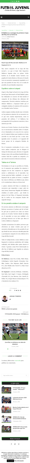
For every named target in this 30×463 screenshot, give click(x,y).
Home (3, 23)
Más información (19, 460)
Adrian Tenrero (11, 36)
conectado (17, 360)
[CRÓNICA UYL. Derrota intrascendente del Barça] (6, 419)
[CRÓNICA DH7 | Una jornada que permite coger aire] (6, 429)
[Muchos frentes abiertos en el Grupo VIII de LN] (6, 410)
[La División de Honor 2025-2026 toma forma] (6, 400)
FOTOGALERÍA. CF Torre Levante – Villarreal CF (19, 388)
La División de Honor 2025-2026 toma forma (20, 398)
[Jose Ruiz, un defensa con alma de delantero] (15, 331)
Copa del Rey (22, 23)
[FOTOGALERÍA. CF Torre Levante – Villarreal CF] (6, 390)
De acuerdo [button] (10, 460)
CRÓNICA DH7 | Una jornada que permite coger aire (20, 427)
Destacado (11, 30)
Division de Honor (12, 23)
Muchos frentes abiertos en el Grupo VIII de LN (20, 408)
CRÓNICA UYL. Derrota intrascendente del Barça (19, 417)
